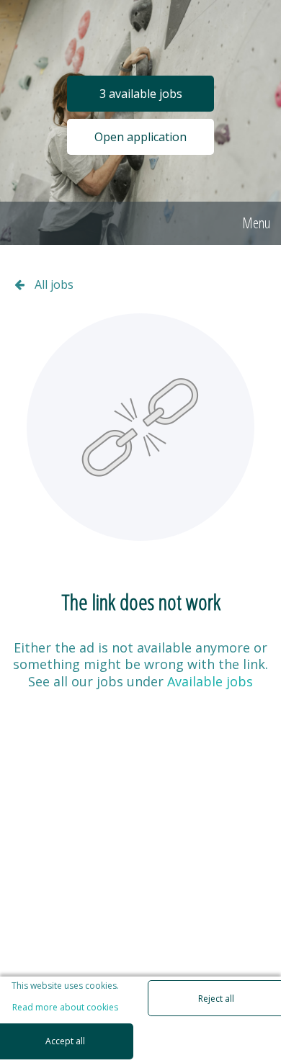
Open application (140, 137)
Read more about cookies (65, 1007)
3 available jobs (140, 94)
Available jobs (210, 681)
